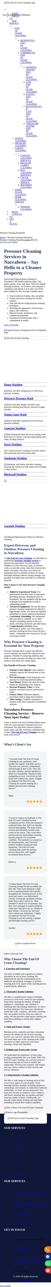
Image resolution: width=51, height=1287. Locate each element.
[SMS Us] (47, 1256)
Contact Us (19, 1175)
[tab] (19, 968)
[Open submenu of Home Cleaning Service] (16, 205)
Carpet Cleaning (22, 1214)
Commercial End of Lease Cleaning (30, 1204)
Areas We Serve (25, 1281)
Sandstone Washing (15, 458)
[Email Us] (47, 1270)
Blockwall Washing (15, 474)
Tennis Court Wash (15, 414)
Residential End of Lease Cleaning (29, 1193)
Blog (17, 1163)
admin (27, 240)
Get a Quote (5, 1286)
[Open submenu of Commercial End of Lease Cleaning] (21, 65)
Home (2, 237)
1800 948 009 (21, 1249)
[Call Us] (48, 1249)
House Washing (13, 384)
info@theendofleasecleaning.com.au (30, 1261)
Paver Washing (13, 444)
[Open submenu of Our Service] (11, 26)
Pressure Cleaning (22, 1223)
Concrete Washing (15, 428)
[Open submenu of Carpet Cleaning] (16, 153)
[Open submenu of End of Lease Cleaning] (16, 38)
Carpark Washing (14, 525)
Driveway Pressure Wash (18, 398)
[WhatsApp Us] (47, 1263)
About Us (19, 1151)
